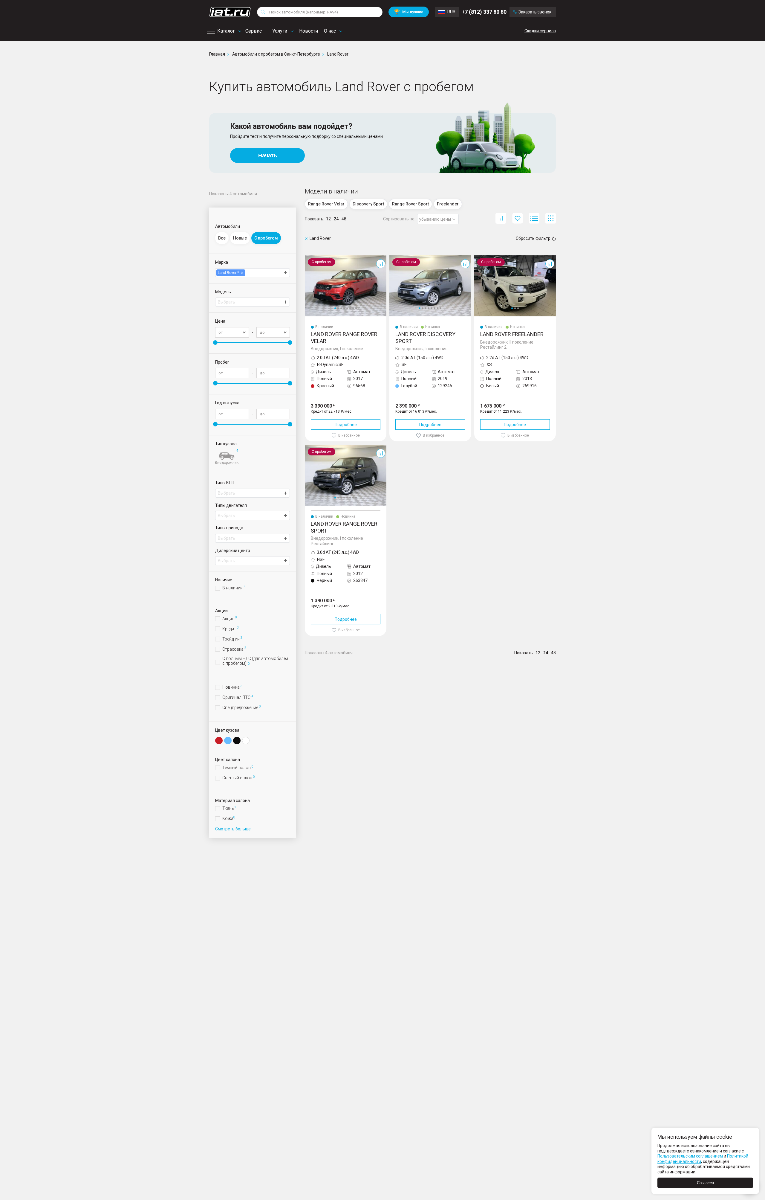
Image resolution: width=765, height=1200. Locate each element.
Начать (267, 155)
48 (344, 218)
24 (336, 218)
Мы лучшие (408, 12)
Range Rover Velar (322, 257)
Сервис (253, 31)
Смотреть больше (233, 829)
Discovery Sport (404, 257)
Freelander (484, 257)
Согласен (705, 1183)
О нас (330, 31)
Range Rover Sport (322, 447)
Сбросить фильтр (533, 238)
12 (328, 218)
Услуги (279, 31)
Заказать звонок (534, 12)
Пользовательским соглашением (690, 1156)
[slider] (215, 342)
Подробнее (346, 424)
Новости (308, 31)
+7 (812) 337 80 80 (484, 12)
